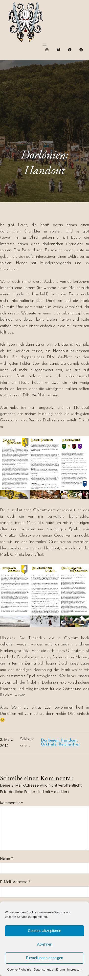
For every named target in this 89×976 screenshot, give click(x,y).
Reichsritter (69, 744)
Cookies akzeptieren (44, 930)
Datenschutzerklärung (49, 969)
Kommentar (11, 802)
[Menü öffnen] (44, 45)
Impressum (74, 969)
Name (6, 858)
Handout (69, 741)
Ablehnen (44, 944)
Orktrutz (49, 744)
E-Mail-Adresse (15, 881)
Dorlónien (50, 741)
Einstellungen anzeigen (44, 958)
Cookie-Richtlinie (19, 969)
